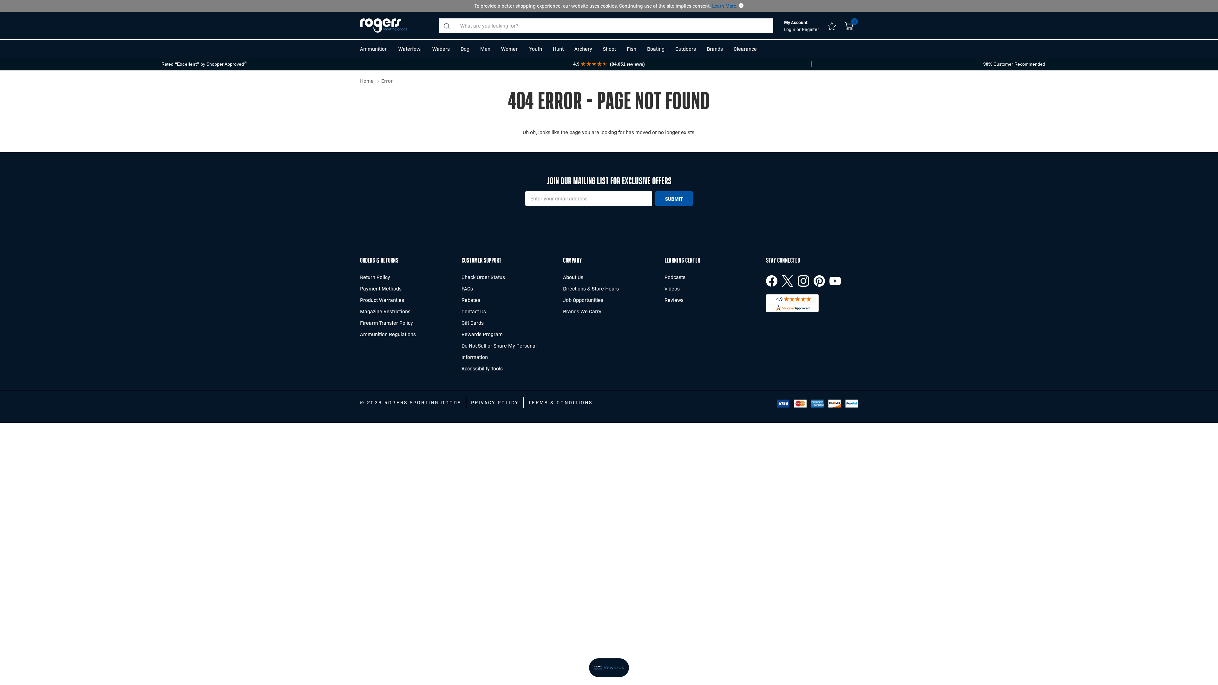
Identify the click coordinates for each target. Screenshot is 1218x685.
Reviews (674, 300)
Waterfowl (410, 48)
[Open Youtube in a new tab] (835, 281)
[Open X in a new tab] (787, 281)
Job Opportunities (583, 300)
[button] (741, 6)
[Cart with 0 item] (849, 25)
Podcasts (675, 277)
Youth (535, 48)
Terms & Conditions (560, 402)
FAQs (467, 288)
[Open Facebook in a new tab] (771, 281)
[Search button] (446, 25)
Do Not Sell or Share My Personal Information (499, 351)
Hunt (558, 48)
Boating (656, 48)
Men (485, 48)
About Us (573, 277)
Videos (672, 288)
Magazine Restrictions (385, 311)
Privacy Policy (495, 402)
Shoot (609, 48)
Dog (465, 48)
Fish (631, 48)
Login (790, 29)
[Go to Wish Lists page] (832, 25)
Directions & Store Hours (591, 288)
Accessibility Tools (482, 368)
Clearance (745, 48)
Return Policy (375, 277)
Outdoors (685, 48)
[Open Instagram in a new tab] (803, 281)
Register (810, 29)
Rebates (471, 300)
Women (510, 48)
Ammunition (374, 48)
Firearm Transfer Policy (386, 322)
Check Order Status (483, 277)
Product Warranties (382, 300)
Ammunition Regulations (388, 334)
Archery (583, 48)
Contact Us (474, 311)
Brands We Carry (582, 311)
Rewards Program (482, 334)
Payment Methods (381, 288)
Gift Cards (473, 322)
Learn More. (724, 6)
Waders (441, 48)
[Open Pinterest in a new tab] (819, 281)
